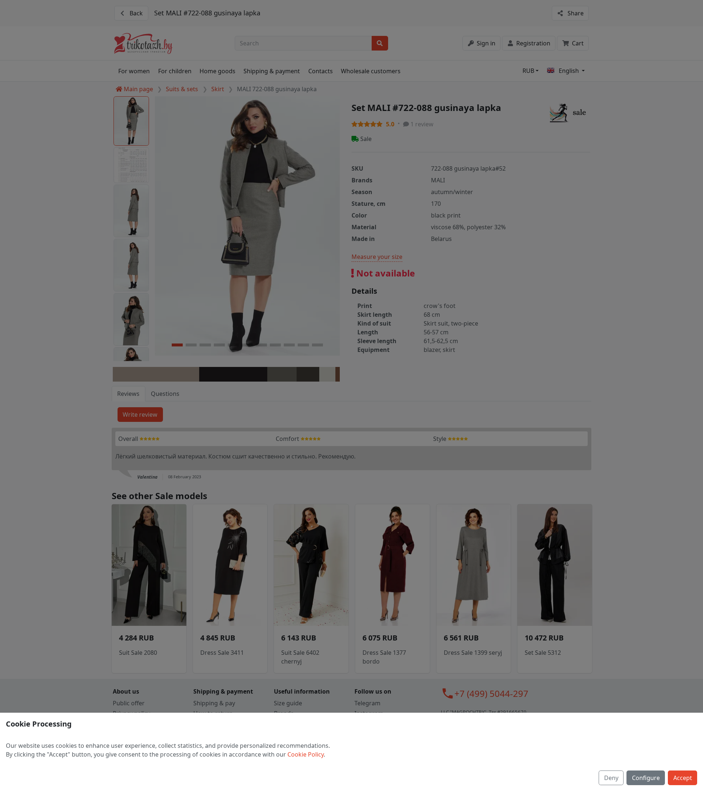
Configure (646, 778)
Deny (611, 778)
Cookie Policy (305, 754)
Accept (682, 778)
